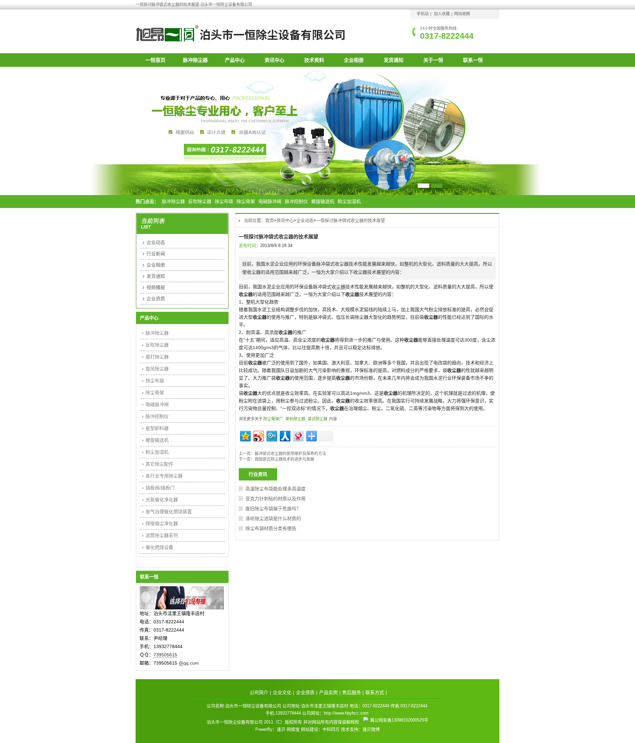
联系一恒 (473, 60)
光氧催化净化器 (162, 499)
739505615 (165, 654)
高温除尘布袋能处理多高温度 (275, 488)
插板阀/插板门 (160, 487)
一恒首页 (155, 60)
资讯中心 (274, 60)
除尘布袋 (224, 201)
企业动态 (305, 220)
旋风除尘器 (157, 368)
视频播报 (156, 287)
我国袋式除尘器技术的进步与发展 (284, 459)
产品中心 (235, 60)
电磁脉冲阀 (269, 201)
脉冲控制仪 (296, 201)
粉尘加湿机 (349, 201)
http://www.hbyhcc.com (346, 713)
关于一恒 (433, 60)
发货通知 (393, 60)
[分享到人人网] (284, 435)
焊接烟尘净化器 (162, 523)
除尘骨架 (245, 201)
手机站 (423, 14)
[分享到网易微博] (298, 435)
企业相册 (354, 60)
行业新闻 (156, 253)
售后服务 (351, 692)
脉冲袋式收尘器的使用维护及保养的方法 (290, 453)
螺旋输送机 (322, 201)
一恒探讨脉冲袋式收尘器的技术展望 (350, 220)
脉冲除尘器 (195, 60)
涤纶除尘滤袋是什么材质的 (273, 518)
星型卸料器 (157, 428)
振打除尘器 (157, 356)
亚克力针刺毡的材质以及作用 (275, 498)
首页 (269, 220)
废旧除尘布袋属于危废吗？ (273, 508)
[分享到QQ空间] (245, 435)
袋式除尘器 (317, 419)
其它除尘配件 (159, 464)
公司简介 (259, 692)
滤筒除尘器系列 (162, 535)
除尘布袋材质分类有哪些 (270, 528)
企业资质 (156, 298)
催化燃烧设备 (159, 547)
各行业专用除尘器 (164, 475)
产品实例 (328, 692)
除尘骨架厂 (273, 419)
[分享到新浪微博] (258, 435)
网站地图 (462, 14)
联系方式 (374, 692)
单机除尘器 (295, 419)
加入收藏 (442, 14)
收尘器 (338, 286)
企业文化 (282, 692)
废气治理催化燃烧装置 (169, 511)
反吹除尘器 (199, 201)
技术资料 (314, 60)
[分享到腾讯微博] (271, 435)
